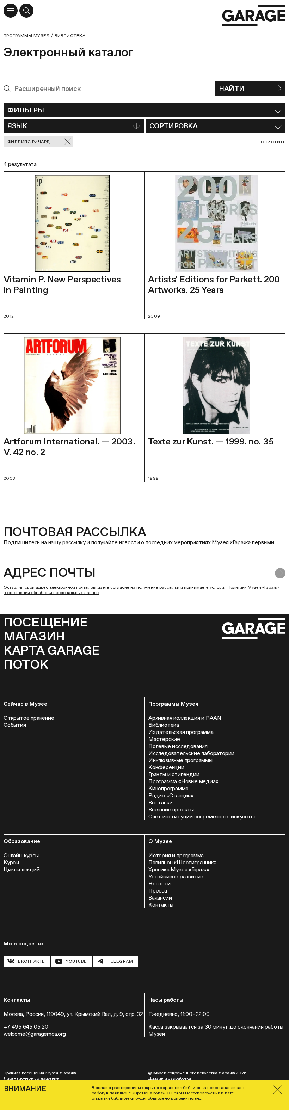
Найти (232, 88)
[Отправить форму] (280, 573)
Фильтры (25, 110)
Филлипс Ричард (28, 141)
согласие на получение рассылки (144, 587)
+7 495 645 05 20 (26, 1026)
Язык (17, 126)
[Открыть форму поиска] (26, 11)
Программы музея (26, 35)
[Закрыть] (277, 1090)
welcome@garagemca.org (35, 1033)
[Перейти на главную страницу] (253, 16)
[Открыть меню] (11, 11)
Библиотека (70, 35)
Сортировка (173, 126)
